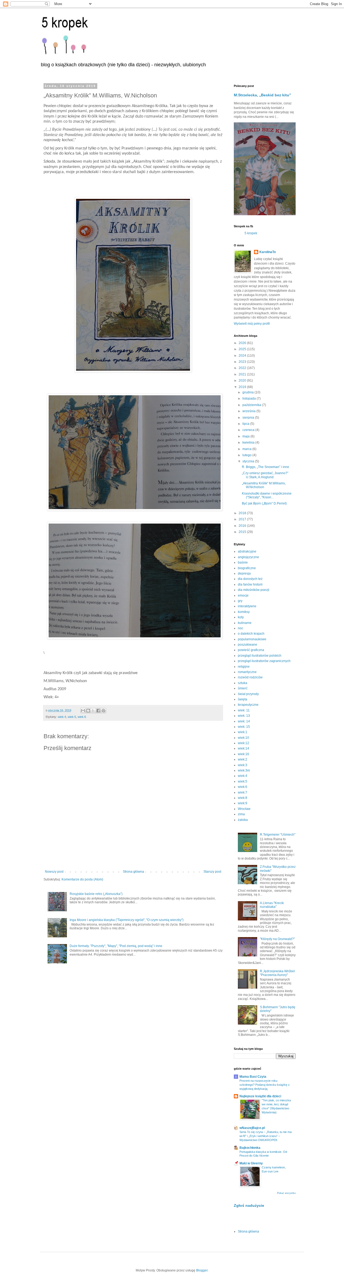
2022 (243, 368)
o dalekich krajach (251, 633)
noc (240, 628)
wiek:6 (82, 716)
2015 (243, 532)
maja (246, 436)
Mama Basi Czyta (252, 1077)
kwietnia (248, 442)
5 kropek (251, 233)
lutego (247, 455)
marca (247, 449)
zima (241, 814)
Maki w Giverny (251, 1163)
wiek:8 (242, 798)
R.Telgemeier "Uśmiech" (277, 834)
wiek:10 (243, 738)
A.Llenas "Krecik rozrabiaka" (272, 905)
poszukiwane (247, 644)
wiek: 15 (244, 727)
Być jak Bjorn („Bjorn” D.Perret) (264, 503)
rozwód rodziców (250, 677)
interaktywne (247, 606)
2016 (243, 526)
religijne (244, 666)
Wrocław (244, 809)
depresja (244, 573)
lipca (246, 424)
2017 (243, 519)
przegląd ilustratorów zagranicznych (264, 661)
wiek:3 (242, 765)
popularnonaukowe (252, 639)
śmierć (243, 688)
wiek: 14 (244, 721)
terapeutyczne (248, 705)
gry (240, 601)
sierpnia (248, 417)
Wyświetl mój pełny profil (252, 324)
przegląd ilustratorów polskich (259, 655)
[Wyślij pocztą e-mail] (83, 710)
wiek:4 (62, 716)
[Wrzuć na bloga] (88, 710)
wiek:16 (243, 754)
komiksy (244, 612)
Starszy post (212, 871)
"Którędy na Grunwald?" (277, 939)
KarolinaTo (267, 252)
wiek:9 (242, 803)
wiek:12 (243, 743)
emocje (243, 595)
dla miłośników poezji (253, 590)
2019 (243, 387)
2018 (243, 513)
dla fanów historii (250, 584)
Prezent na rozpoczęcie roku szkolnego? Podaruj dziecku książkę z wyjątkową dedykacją (264, 1084)
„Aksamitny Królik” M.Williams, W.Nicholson (264, 485)
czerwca (248, 430)
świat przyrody (248, 694)
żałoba (243, 820)
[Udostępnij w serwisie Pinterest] (103, 710)
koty (241, 617)
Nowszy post (54, 871)
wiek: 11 (244, 710)
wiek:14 (243, 748)
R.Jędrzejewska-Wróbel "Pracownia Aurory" (277, 973)
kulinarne (245, 623)
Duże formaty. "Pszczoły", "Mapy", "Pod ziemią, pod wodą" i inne (116, 946)
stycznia (248, 461)
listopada (249, 398)
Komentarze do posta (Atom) (82, 879)
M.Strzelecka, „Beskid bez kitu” (262, 95)
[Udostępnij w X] (93, 710)
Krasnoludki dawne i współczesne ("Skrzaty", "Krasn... (267, 495)
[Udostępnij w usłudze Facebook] (98, 710)
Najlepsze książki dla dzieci (260, 1096)
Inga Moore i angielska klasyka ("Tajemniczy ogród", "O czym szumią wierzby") (127, 920)
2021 (243, 374)
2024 (243, 355)
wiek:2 (242, 759)
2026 (243, 343)
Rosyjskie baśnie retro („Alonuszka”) (96, 894)
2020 (243, 380)
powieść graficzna (251, 650)
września (249, 411)
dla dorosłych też (250, 579)
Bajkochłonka (249, 1148)
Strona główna (133, 871)
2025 (243, 349)
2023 (243, 362)
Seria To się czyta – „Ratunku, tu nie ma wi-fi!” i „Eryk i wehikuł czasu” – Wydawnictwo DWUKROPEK (265, 1136)
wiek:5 (72, 716)
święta (242, 699)
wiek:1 (242, 732)
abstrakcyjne (247, 551)
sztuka (242, 683)
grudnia (248, 392)
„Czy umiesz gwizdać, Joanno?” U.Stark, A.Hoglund (265, 475)
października (252, 405)
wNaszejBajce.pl (252, 1128)
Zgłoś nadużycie (249, 1205)
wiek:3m (244, 770)
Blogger (201, 1270)
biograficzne (247, 568)
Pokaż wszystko (286, 1193)
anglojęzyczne (248, 557)
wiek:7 (242, 792)
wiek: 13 (244, 716)
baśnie (243, 562)
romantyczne (247, 672)
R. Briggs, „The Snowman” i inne (265, 467)
